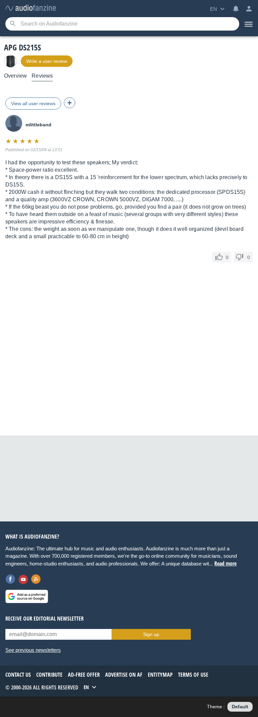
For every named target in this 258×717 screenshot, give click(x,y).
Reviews (42, 76)
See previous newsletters (33, 650)
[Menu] (249, 24)
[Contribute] (69, 102)
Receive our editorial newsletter (44, 618)
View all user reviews (33, 103)
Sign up (151, 634)
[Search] (12, 24)
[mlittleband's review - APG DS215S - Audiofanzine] (30, 8)
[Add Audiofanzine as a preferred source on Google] (26, 596)
